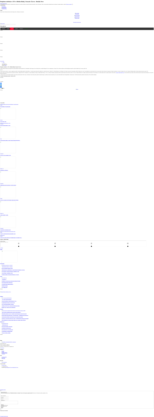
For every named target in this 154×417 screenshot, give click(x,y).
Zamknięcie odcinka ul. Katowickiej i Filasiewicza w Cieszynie (10, 274)
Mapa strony (3, 358)
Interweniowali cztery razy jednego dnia (7, 329)
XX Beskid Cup (4, 279)
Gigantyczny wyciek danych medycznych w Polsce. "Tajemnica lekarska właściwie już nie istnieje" (15, 318)
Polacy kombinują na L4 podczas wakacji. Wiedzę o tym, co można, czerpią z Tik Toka (14, 320)
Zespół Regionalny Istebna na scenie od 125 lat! (8, 302)
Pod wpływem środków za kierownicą (7, 326)
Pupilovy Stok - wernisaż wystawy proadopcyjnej (8, 307)
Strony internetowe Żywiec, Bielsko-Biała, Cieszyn (11, 367)
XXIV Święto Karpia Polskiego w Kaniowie (8, 304)
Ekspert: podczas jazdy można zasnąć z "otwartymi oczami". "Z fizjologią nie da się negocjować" (15, 315)
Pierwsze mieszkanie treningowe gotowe (7, 268)
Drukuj (3, 62)
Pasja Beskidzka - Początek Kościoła (5, 106)
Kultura (1, 198)
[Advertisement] (24, 96)
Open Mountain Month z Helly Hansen (7, 282)
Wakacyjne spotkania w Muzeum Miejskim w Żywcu (9, 301)
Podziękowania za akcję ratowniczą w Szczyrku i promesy (8, 185)
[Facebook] (77, 83)
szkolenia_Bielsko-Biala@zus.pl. (120, 72)
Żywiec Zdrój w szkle (3, 121)
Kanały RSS (3, 357)
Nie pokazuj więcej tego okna (77, 22)
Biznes (5, 65)
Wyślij (2, 407)
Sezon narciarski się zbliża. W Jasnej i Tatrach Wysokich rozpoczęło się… (10, 140)
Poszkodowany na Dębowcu (4, 170)
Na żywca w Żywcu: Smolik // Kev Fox (5, 155)
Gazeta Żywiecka (4, 365)
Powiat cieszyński (4, 7)
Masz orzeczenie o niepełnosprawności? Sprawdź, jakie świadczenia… (11, 312)
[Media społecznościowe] (77, 87)
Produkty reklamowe (4, 352)
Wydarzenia (1, 153)
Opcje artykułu (2, 61)
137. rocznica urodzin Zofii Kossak (6, 299)
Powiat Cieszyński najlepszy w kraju (5, 125)
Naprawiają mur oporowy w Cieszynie (7, 266)
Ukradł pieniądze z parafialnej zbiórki (7, 331)
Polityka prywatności (69, 4)
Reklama (3, 351)
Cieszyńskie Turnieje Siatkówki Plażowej (7, 284)
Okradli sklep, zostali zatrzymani (6, 328)
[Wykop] (77, 85)
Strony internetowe (4, 362)
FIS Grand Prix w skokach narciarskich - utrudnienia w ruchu (10, 271)
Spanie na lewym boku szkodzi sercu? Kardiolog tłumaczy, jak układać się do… (11, 237)
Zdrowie (1, 236)
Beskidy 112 (1, 168)
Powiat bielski (3, 6)
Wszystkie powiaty (3, 5)
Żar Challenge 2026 (4, 287)
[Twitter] (77, 84)
